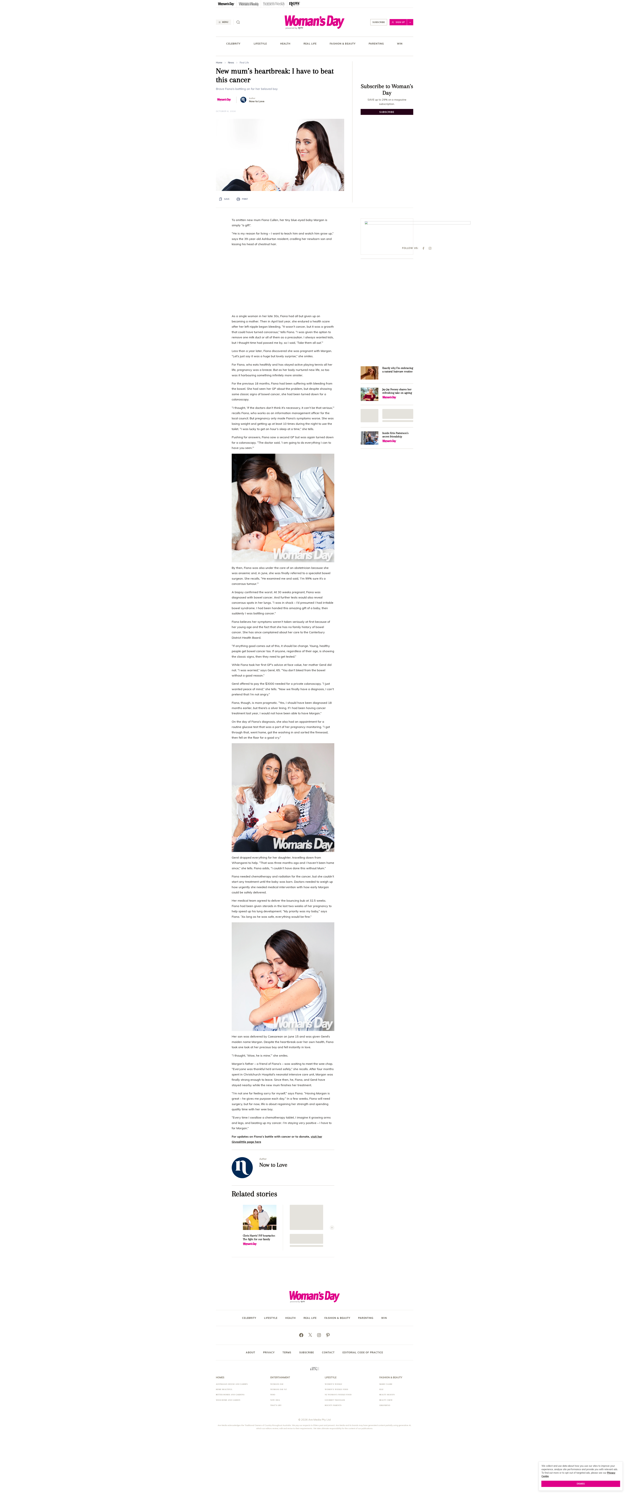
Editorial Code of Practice (363, 1352)
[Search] (238, 22)
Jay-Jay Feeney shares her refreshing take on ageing (397, 391)
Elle (381, 1389)
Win (400, 43)
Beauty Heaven (387, 1395)
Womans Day (277, 1384)
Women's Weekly (333, 1384)
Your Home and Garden (228, 1400)
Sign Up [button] (400, 22)
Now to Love (256, 101)
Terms (287, 1352)
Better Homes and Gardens (230, 1395)
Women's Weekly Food (336, 1389)
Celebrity (233, 43)
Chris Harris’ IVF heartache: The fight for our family (259, 1237)
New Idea (275, 1400)
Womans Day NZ (278, 1389)
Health (285, 43)
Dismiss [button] (581, 1483)
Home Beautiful (224, 1389)
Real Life (310, 43)
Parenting (376, 43)
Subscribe (378, 22)
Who (272, 1395)
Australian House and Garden (232, 1384)
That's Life (276, 1405)
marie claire (386, 1384)
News (231, 62)
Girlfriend (384, 1405)
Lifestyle (260, 43)
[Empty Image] (369, 415)
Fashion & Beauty (343, 43)
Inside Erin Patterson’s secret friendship (395, 434)
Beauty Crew (386, 1400)
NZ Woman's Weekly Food (338, 1395)
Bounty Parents (333, 1405)
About (250, 1352)
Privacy (269, 1352)
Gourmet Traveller (335, 1400)
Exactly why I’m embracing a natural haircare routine (397, 369)
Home (219, 62)
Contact (328, 1352)
